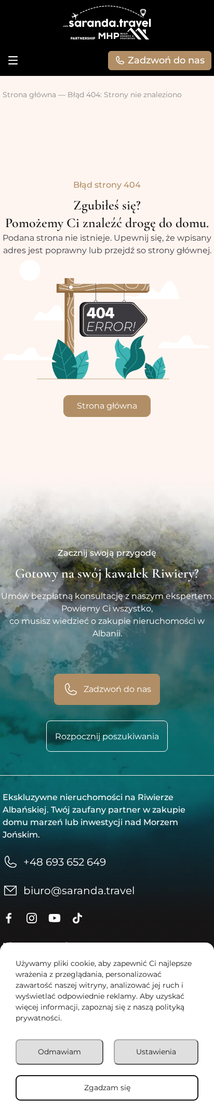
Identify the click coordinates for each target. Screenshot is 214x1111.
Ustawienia (156, 1051)
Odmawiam (59, 1051)
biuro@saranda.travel (79, 890)
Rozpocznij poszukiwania (107, 736)
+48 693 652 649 (64, 862)
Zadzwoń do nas (166, 60)
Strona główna (29, 94)
